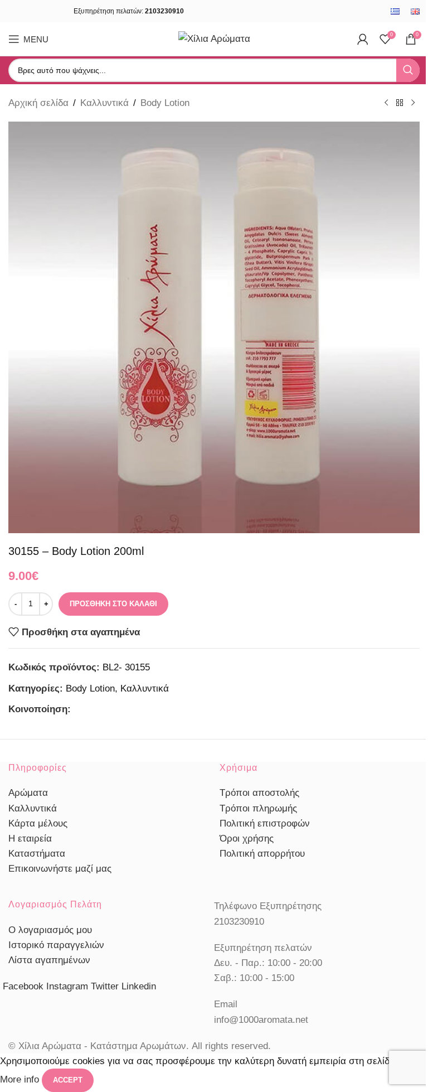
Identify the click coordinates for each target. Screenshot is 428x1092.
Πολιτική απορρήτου (262, 853)
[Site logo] (214, 38)
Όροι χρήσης (247, 838)
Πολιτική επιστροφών (265, 823)
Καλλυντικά (104, 103)
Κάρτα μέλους (37, 823)
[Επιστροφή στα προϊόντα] (399, 103)
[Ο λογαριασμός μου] (363, 39)
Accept (67, 1080)
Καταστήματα (36, 853)
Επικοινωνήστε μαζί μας (59, 868)
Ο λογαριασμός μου (50, 930)
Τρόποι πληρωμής (258, 808)
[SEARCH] (408, 70)
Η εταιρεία (30, 838)
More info (21, 1080)
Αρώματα (28, 792)
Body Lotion (164, 103)
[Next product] (413, 103)
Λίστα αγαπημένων (49, 960)
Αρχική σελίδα (38, 103)
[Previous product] (386, 103)
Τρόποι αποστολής (259, 792)
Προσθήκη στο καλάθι (113, 604)
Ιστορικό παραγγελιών (56, 945)
